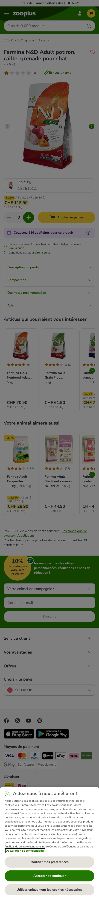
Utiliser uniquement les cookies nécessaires (49, 889)
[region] (49, 843)
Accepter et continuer (49, 876)
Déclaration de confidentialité (25, 851)
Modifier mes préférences (49, 862)
